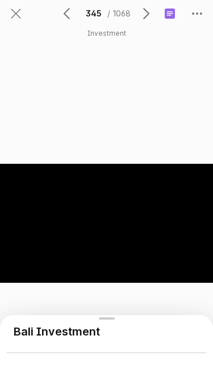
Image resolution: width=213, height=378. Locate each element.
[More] (197, 13)
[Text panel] (169, 13)
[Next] (145, 13)
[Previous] (67, 13)
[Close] (16, 13)
